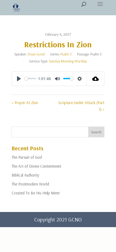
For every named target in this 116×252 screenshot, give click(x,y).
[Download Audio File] (95, 78)
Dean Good (36, 54)
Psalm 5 (66, 54)
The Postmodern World (30, 184)
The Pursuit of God (27, 157)
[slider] (30, 78)
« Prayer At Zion (25, 102)
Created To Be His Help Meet (36, 192)
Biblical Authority (25, 175)
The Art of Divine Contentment (36, 166)
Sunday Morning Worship (68, 61)
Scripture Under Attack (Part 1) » (81, 106)
